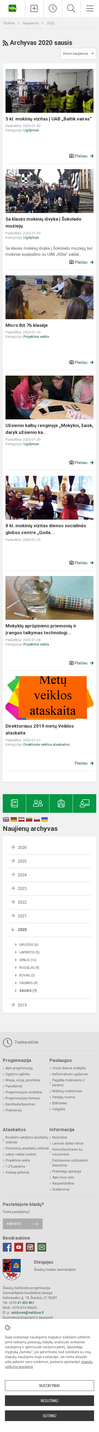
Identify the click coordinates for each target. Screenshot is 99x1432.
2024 (22, 875)
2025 (22, 861)
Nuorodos (59, 1137)
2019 (22, 1005)
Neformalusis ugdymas (70, 1074)
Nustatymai (49, 1386)
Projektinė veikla (36, 337)
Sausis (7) (28, 991)
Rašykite (14, 1224)
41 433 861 (25, 1303)
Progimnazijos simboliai (24, 1092)
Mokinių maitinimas (67, 1091)
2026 (22, 847)
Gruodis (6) (28, 945)
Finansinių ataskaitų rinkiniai (27, 1148)
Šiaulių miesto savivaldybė (55, 1269)
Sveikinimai (61, 1189)
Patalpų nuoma (63, 1097)
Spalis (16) (27, 960)
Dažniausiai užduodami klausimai (70, 1163)
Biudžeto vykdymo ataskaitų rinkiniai (27, 1140)
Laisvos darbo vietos (68, 1143)
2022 (22, 902)
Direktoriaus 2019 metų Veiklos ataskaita (40, 729)
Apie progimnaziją (19, 1068)
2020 (50, 23)
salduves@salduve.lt (27, 1312)
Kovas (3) (27, 975)
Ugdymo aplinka (18, 1074)
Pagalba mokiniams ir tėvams (68, 1082)
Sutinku (49, 1416)
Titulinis (9, 23)
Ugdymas (31, 130)
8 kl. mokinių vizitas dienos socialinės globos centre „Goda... (46, 529)
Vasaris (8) (28, 983)
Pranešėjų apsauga (66, 1171)
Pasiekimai (14, 1086)
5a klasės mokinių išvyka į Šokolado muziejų (43, 222)
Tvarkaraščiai (25, 1042)
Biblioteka (59, 1103)
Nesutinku (49, 1401)
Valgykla (58, 1109)
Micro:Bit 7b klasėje (27, 325)
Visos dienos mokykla (69, 1068)
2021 (22, 916)
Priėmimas (14, 1110)
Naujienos (31, 23)
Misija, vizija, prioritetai (23, 1080)
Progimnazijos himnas (23, 1098)
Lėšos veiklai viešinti (21, 1154)
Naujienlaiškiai (63, 1183)
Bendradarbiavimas (20, 1104)
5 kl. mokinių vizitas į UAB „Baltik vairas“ (49, 119)
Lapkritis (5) (29, 952)
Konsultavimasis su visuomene (67, 1152)
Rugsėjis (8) (29, 968)
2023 (22, 888)
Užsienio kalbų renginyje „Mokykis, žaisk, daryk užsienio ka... (49, 429)
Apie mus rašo (63, 1177)
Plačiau (81, 156)
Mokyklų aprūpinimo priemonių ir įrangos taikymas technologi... (41, 629)
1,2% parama (15, 1166)
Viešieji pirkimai (17, 1172)
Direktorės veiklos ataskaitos (46, 744)
